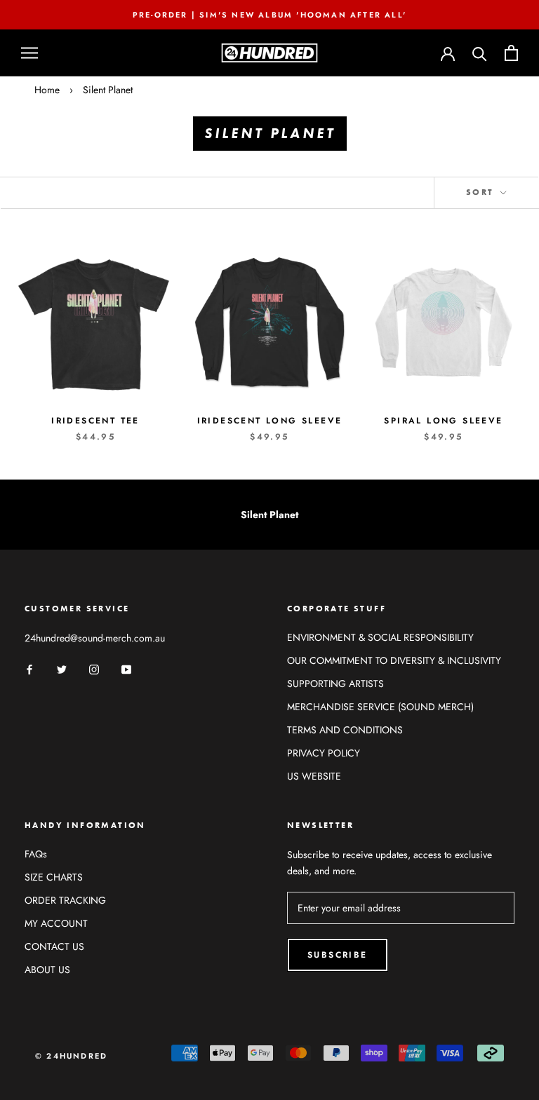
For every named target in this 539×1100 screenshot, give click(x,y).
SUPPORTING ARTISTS (335, 684)
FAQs (36, 854)
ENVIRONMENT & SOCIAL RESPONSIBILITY (380, 637)
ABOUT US (47, 970)
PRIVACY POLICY (323, 753)
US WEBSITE (314, 776)
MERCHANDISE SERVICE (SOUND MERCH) (380, 707)
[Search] (479, 53)
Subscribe (337, 955)
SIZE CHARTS (54, 877)
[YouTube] (126, 668)
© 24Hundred (71, 1055)
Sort (482, 192)
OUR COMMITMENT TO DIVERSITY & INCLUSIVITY (394, 660)
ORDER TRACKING (65, 900)
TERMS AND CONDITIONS (345, 730)
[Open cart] (511, 53)
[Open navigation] (29, 53)
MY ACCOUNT (56, 923)
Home (47, 90)
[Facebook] (29, 668)
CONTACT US (54, 946)
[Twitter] (62, 668)
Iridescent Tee (95, 420)
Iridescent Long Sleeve (269, 420)
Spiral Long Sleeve (443, 420)
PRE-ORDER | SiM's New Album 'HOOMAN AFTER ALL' (269, 14)
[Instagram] (94, 668)
